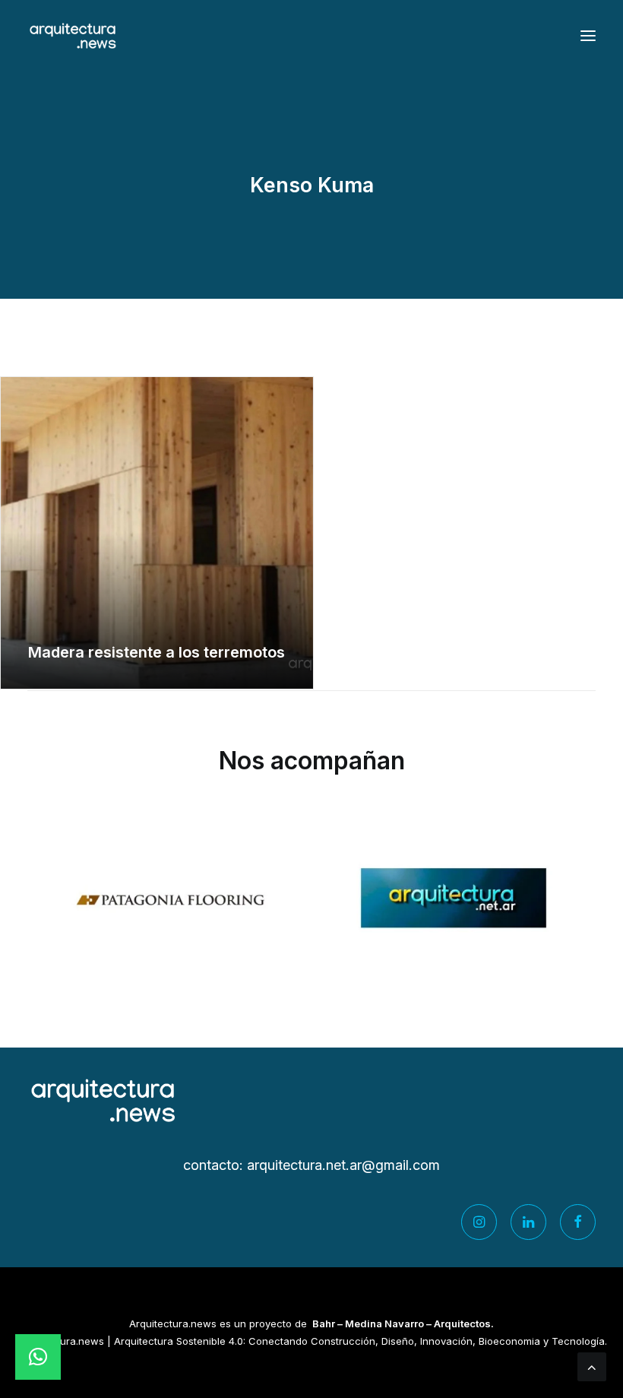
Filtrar (308, 337)
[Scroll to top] (591, 1366)
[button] (588, 35)
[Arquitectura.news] (73, 36)
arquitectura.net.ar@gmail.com (343, 1165)
